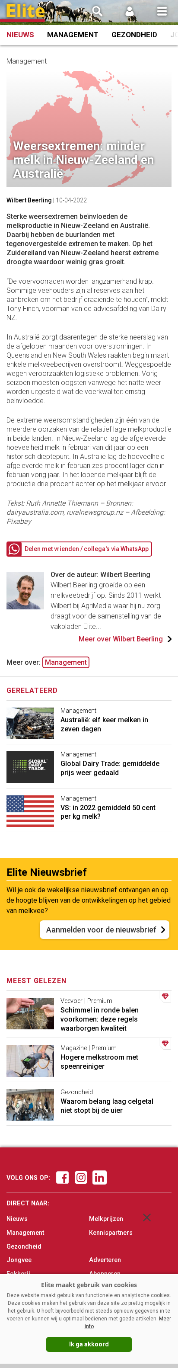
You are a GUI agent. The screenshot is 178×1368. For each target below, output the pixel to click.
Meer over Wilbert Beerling (121, 639)
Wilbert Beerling (29, 200)
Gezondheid (134, 34)
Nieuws (20, 34)
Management (73, 34)
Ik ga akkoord (89, 1344)
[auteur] (25, 607)
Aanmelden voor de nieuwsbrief (101, 929)
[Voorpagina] (26, 13)
